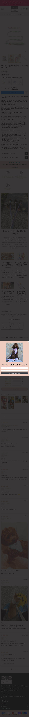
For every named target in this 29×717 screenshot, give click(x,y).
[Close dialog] (28, 341)
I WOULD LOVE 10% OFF (14, 373)
